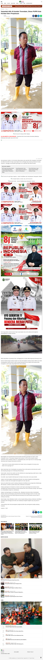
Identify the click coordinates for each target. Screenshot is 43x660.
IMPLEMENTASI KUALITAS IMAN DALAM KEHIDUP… (16, 639)
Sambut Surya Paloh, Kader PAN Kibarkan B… (15, 643)
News (8, 582)
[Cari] (41, 1)
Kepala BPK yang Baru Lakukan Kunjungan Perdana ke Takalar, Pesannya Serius (10, 516)
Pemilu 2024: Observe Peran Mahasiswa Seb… (15, 635)
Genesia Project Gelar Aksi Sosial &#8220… (14, 626)
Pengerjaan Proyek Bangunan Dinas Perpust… (14, 596)
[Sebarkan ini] (33, 16)
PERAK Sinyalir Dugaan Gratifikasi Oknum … (14, 587)
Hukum (6, 582)
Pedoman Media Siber (5, 653)
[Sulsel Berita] (21, 1)
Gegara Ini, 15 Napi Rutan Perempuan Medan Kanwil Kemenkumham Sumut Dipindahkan (34, 516)
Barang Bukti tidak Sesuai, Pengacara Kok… (13, 583)
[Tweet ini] (36, 16)
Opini (6, 630)
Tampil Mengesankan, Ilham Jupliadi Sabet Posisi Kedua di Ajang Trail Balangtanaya (21, 169)
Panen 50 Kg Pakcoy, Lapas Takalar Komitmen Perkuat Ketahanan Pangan (27, 6)
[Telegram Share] (38, 16)
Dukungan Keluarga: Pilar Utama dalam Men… (15, 631)
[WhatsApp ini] (41, 16)
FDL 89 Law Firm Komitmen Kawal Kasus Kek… (10, 580)
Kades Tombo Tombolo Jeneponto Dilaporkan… (14, 592)
